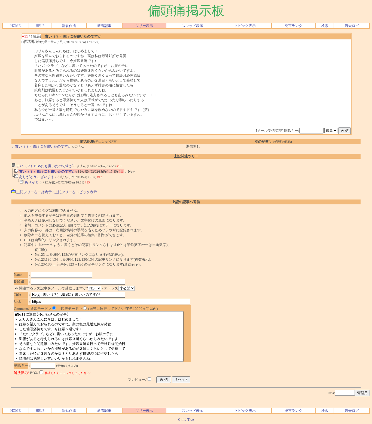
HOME (15, 26)
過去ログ (352, 26)
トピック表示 (245, 26)
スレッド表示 (192, 26)
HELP (40, 26)
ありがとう (33, 182)
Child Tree (186, 419)
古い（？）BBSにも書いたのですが (44, 166)
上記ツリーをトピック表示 (75, 192)
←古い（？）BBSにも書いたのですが (41, 146)
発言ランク (293, 26)
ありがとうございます (36, 177)
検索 (324, 26)
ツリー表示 (144, 26)
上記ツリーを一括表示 (34, 192)
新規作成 (69, 26)
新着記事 (104, 26)
